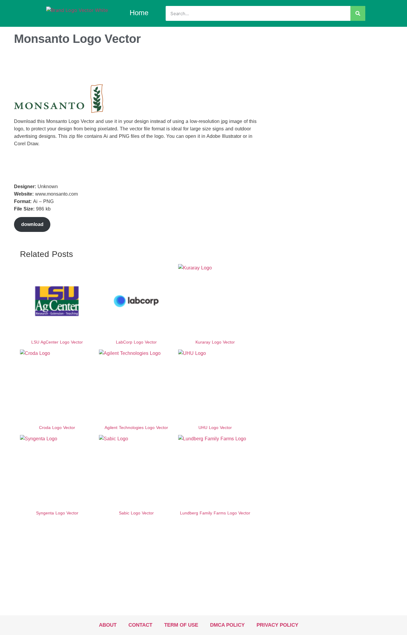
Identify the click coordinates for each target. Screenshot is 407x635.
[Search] (357, 13)
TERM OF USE (181, 625)
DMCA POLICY (227, 625)
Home (139, 13)
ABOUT (107, 625)
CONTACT (140, 625)
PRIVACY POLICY (277, 625)
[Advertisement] (122, 66)
